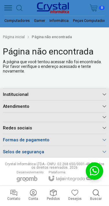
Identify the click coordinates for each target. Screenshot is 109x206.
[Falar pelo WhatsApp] (94, 171)
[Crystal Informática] (53, 7)
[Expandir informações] (54, 117)
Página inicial (14, 37)
